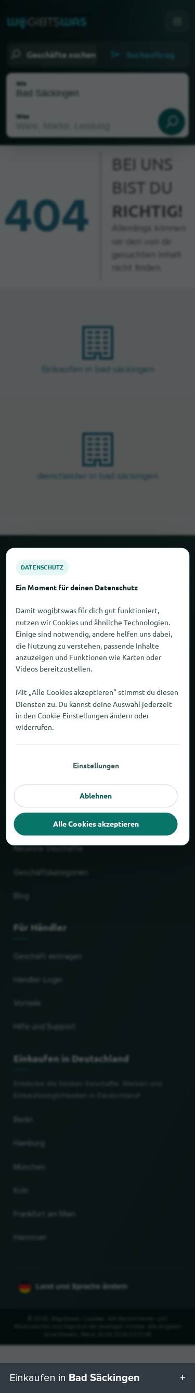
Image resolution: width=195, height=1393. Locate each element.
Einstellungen (96, 765)
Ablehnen (96, 795)
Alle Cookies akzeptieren (96, 823)
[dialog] (97, 696)
